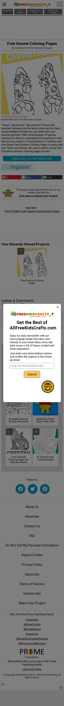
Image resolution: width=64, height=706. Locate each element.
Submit (32, 374)
